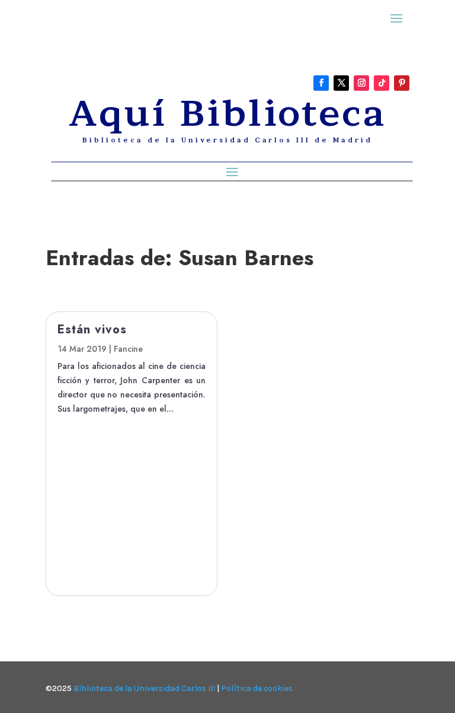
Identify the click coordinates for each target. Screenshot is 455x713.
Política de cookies (257, 688)
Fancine (128, 349)
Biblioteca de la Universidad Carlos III (144, 688)
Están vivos (92, 329)
